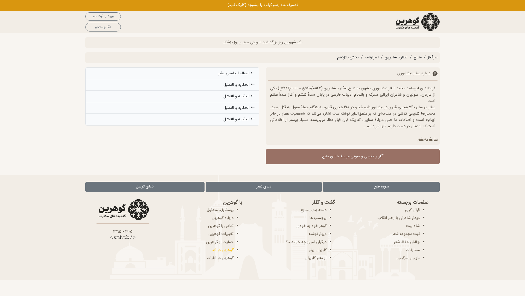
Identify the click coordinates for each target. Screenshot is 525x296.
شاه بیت (413, 226)
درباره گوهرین (223, 218)
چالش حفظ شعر (407, 242)
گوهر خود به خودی (311, 226)
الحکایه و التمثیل (237, 85)
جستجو (100, 27)
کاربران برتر (317, 250)
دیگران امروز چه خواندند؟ (306, 242)
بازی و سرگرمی (408, 258)
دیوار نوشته (317, 234)
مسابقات (413, 250)
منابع (418, 57)
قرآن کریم (412, 210)
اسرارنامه (372, 57)
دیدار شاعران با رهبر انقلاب (398, 218)
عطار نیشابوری (396, 57)
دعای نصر (263, 186)
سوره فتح (381, 186)
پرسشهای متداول (220, 210)
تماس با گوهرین (221, 226)
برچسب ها (317, 218)
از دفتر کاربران (315, 258)
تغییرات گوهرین (221, 234)
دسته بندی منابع (313, 210)
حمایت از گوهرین (220, 242)
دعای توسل (145, 186)
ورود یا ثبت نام (103, 16)
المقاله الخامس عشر (234, 73)
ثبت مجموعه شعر (406, 234)
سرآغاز (433, 57)
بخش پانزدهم (348, 57)
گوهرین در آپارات (220, 258)
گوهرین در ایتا (222, 250)
